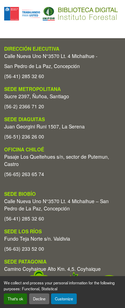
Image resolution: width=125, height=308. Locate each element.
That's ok (15, 298)
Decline (39, 298)
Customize (64, 298)
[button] (61, 13)
